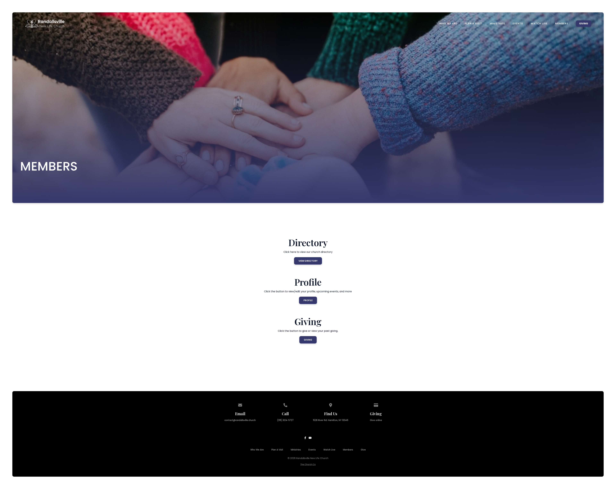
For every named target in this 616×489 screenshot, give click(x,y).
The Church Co (308, 464)
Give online (376, 420)
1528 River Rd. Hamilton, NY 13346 (330, 420)
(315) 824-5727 (285, 420)
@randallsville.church (244, 420)
